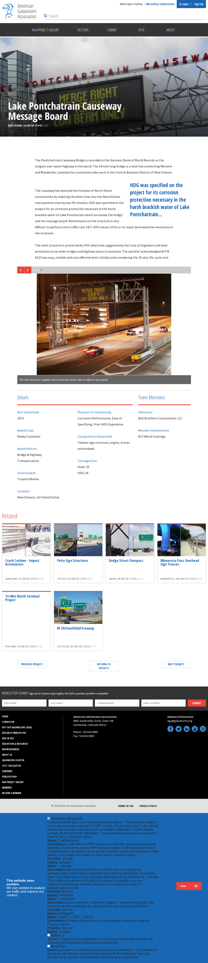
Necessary (66, 818)
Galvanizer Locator (13, 760)
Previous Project (32, 664)
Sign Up (198, 4)
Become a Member (11, 793)
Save (183, 886)
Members (7, 787)
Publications (9, 776)
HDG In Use (8, 738)
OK (195, 886)
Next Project (176, 664)
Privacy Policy (148, 806)
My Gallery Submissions (160, 4)
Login (185, 4)
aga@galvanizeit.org (179, 721)
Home (5, 716)
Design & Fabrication (14, 733)
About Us (7, 754)
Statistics (57, 935)
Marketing (58, 946)
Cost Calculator (11, 765)
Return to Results (104, 666)
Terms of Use (125, 806)
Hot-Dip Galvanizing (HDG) (17, 727)
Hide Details (171, 887)
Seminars (7, 771)
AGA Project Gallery (131, 4)
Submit (197, 703)
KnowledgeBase (10, 749)
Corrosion (8, 722)
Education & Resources (15, 744)
